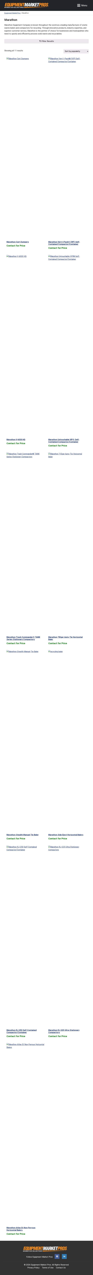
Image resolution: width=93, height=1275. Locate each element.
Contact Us (61, 1268)
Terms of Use (48, 1268)
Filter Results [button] (47, 41)
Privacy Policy (33, 1268)
